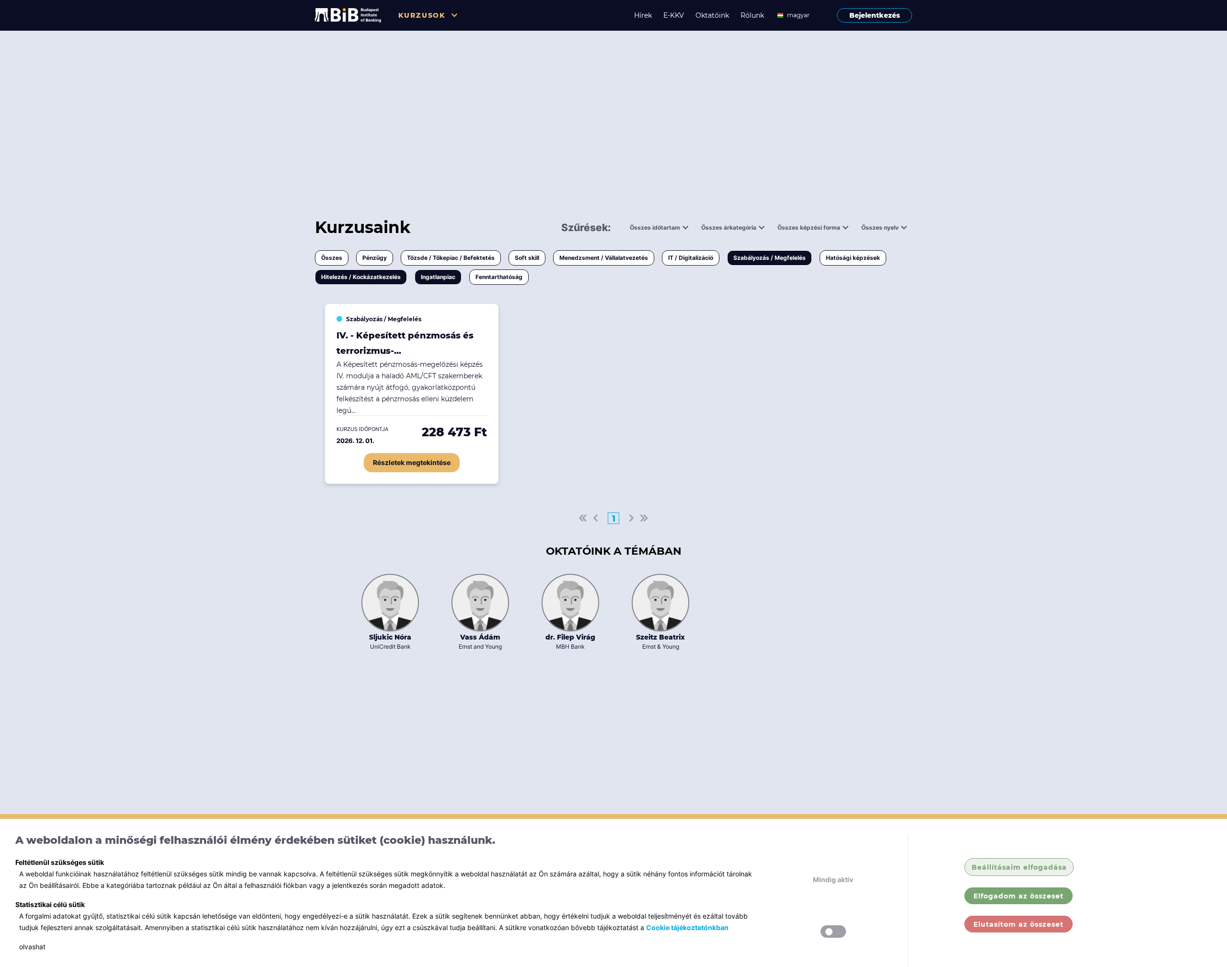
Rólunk (752, 15)
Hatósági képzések (853, 257)
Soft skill (527, 257)
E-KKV (673, 15)
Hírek (643, 15)
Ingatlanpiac (438, 276)
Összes (331, 257)
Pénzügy (374, 257)
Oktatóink (712, 15)
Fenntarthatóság (498, 276)
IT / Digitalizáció (690, 257)
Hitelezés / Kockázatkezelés (361, 276)
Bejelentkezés (874, 15)
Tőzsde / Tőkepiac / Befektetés (451, 257)
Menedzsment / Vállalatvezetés (603, 257)
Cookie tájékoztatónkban (687, 927)
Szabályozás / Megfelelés (769, 257)
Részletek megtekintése (412, 462)
